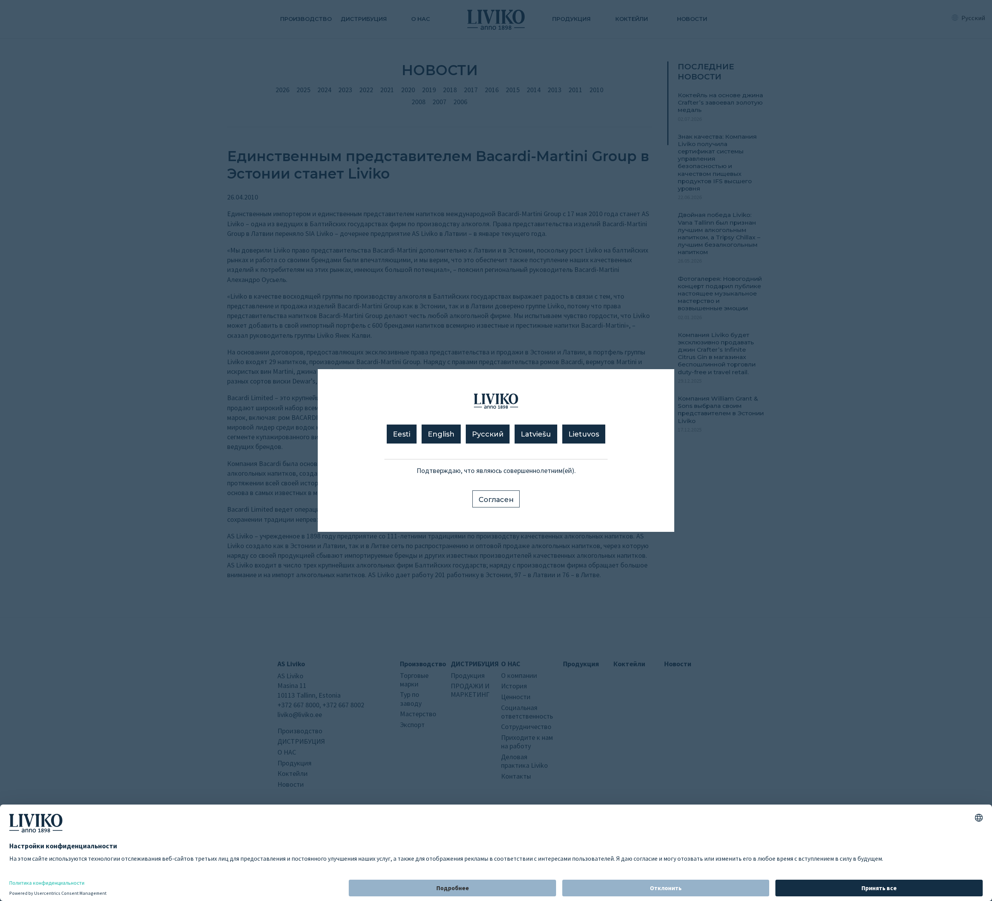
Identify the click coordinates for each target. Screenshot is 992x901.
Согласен (496, 499)
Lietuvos (583, 434)
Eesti (401, 434)
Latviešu (536, 434)
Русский (488, 434)
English (441, 434)
